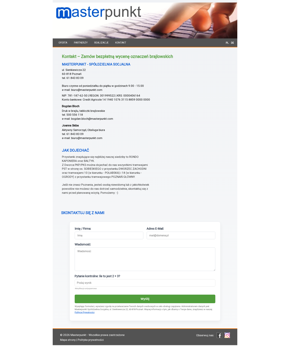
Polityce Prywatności (84, 312)
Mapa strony (68, 339)
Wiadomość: (83, 244)
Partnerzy (81, 42)
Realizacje (101, 42)
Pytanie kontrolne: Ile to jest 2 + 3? (97, 276)
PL (227, 42)
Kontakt (120, 42)
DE (232, 42)
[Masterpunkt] (145, 23)
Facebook (219, 335)
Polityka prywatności (91, 339)
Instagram (227, 335)
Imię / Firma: (83, 228)
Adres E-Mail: (155, 228)
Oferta (63, 42)
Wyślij (145, 299)
